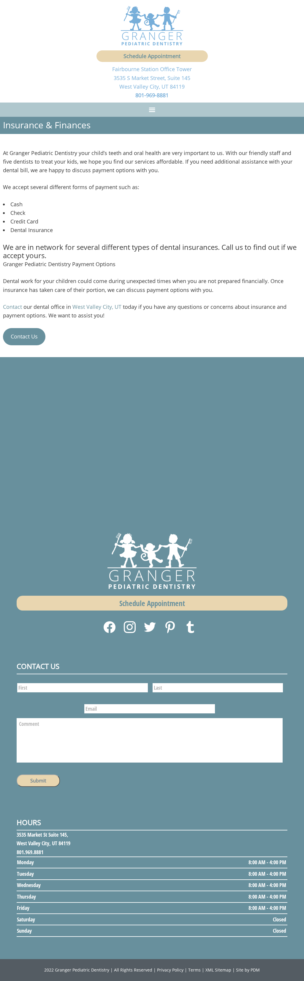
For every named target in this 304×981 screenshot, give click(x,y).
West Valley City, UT (96, 306)
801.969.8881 (30, 852)
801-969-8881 (152, 95)
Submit (38, 780)
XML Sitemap (218, 970)
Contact (12, 306)
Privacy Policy (170, 970)
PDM (255, 970)
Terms (194, 970)
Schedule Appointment (152, 56)
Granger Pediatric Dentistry (82, 970)
